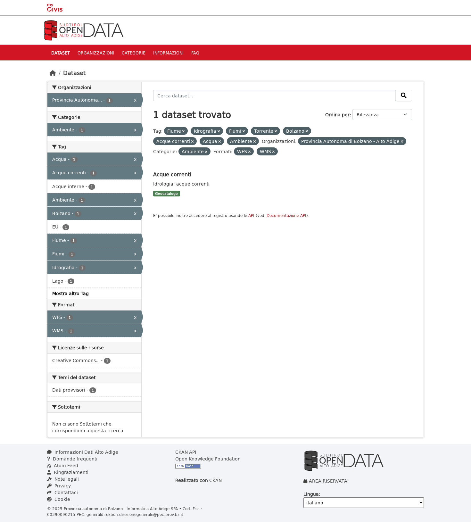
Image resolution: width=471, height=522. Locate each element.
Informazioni (168, 52)
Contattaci (65, 492)
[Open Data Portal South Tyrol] (83, 29)
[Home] (53, 73)
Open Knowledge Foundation (208, 458)
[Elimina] (183, 131)
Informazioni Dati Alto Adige (85, 452)
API (251, 215)
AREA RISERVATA (328, 480)
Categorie (133, 52)
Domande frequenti (74, 458)
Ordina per (337, 114)
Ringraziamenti (70, 472)
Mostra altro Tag (70, 293)
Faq (195, 52)
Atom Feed (65, 465)
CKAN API (185, 452)
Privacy (62, 485)
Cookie (61, 499)
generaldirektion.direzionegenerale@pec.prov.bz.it (135, 514)
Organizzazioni (96, 52)
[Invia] (403, 95)
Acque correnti (172, 174)
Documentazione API (286, 215)
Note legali (66, 479)
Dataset (60, 52)
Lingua (311, 494)
